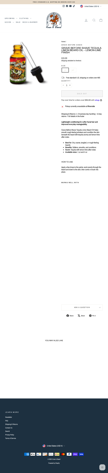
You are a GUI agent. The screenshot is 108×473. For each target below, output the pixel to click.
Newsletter (8, 417)
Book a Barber (30, 22)
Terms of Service (10, 438)
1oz (65, 70)
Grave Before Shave (71, 45)
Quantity (66, 81)
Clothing (24, 18)
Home (63, 41)
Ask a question (82, 307)
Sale (18, 22)
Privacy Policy (9, 435)
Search (7, 431)
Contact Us (8, 428)
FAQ (6, 421)
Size (63, 66)
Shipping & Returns (11, 424)
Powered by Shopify (54, 463)
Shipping (64, 60)
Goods (8, 22)
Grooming (10, 18)
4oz (73, 70)
